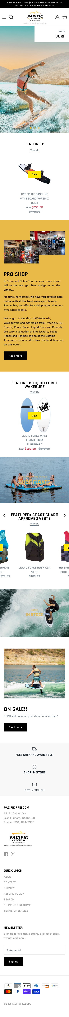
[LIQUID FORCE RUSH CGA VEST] (34, 547)
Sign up (13, 961)
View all (34, 150)
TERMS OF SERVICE (16, 911)
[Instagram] (13, 854)
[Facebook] (6, 854)
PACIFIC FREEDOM (21, 1003)
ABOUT (8, 877)
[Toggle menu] (4, 17)
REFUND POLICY (14, 894)
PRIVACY (9, 888)
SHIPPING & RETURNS (17, 905)
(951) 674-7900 (23, 822)
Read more (15, 356)
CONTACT (10, 882)
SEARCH (9, 899)
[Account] (56, 17)
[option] (34, 79)
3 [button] (41, 126)
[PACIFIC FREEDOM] (35, 17)
